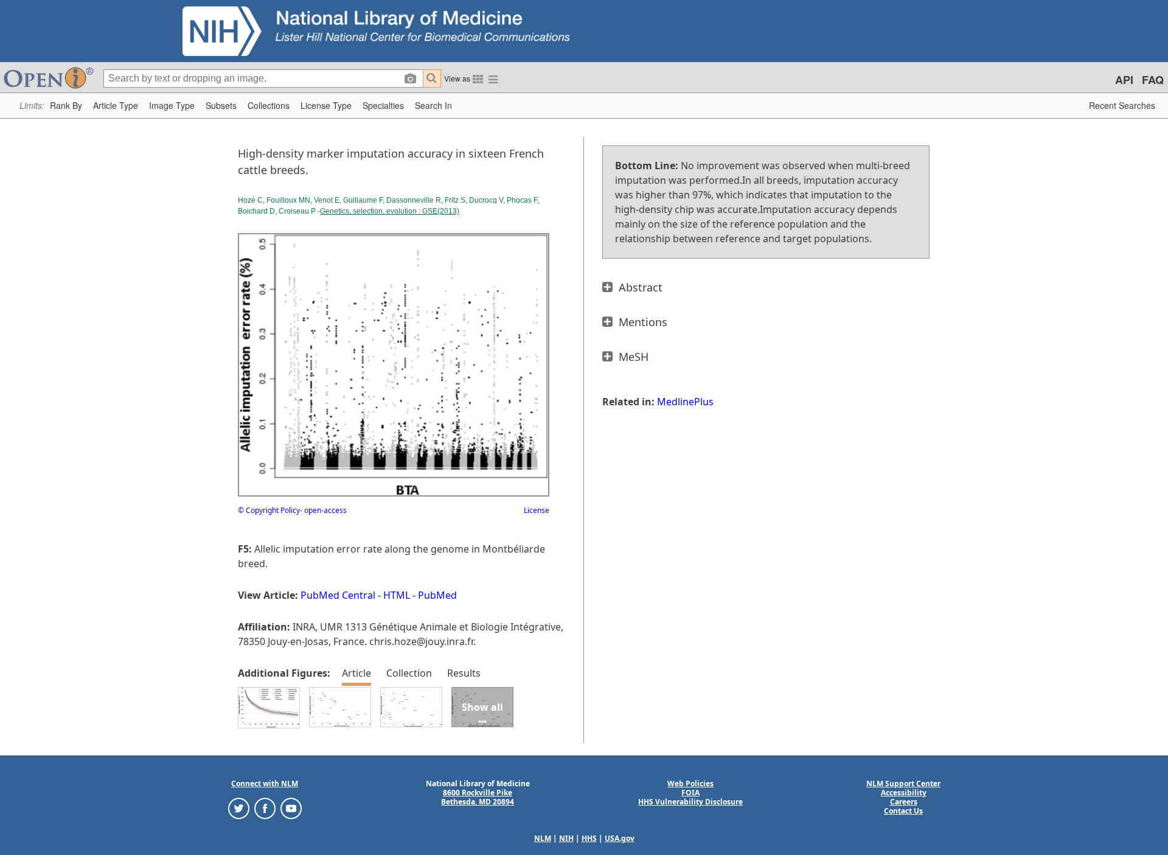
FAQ (1153, 80)
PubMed (437, 595)
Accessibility (903, 792)
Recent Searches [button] (1122, 105)
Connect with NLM (264, 783)
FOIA (690, 792)
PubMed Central (338, 595)
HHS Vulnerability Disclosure (690, 802)
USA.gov (619, 838)
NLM (542, 838)
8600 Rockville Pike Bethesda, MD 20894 (477, 797)
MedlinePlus (685, 401)
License (536, 510)
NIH (566, 838)
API (1124, 80)
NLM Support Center (903, 783)
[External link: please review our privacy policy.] (238, 808)
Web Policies (690, 783)
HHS (589, 838)
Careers (903, 802)
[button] (66, 105)
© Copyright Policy (269, 510)
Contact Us (903, 811)
